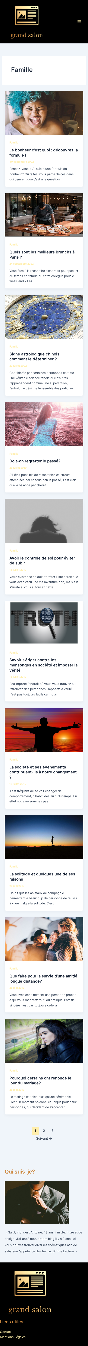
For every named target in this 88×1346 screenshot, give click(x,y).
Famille (13, 142)
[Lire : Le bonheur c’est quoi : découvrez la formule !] (44, 113)
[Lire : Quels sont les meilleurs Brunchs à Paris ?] (44, 215)
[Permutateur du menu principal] (79, 21)
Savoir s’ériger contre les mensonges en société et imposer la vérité (43, 664)
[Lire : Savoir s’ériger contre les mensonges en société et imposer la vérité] (44, 623)
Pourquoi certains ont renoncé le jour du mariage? (40, 1080)
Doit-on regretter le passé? (34, 461)
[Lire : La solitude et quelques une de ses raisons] (44, 837)
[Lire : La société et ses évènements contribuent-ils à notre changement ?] (44, 730)
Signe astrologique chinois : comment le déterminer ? (35, 356)
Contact (6, 1332)
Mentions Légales (13, 1337)
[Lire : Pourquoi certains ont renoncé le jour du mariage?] (44, 1041)
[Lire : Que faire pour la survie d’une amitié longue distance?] (44, 939)
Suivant (44, 1138)
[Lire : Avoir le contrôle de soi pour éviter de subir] (44, 521)
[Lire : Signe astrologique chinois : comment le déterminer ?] (44, 317)
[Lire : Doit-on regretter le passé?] (44, 424)
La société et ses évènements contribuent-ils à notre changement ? (43, 772)
